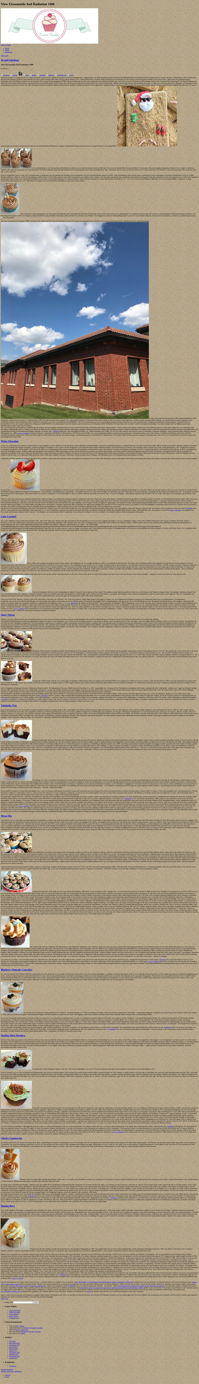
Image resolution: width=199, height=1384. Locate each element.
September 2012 (14, 1356)
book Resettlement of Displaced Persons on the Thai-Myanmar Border (141, 1286)
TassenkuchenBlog (7, 1369)
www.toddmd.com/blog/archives (11, 1291)
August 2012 (13, 1358)
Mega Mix (6, 816)
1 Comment (113, 1198)
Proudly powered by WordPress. (11, 1371)
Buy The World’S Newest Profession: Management (29, 1286)
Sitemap (7, 1375)
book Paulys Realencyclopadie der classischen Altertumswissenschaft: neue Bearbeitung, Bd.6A (112, 1288)
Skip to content (6, 45)
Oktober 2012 (13, 1354)
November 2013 (14, 1343)
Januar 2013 (13, 1351)
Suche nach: (9, 1302)
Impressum (8, 52)
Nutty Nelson (8, 615)
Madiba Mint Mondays (13, 1035)
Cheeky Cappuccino (11, 1138)
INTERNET (72, 1286)
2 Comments (112, 1029)
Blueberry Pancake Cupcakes (16, 969)
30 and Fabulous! (10, 60)
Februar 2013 (13, 1349)
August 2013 (13, 1347)
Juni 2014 (12, 1341)
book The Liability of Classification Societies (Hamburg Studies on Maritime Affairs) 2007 (104, 1282)
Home (7, 48)
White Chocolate (10, 441)
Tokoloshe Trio (9, 705)
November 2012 (14, 1352)
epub (89, 1291)
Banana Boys (8, 1206)
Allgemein (56, 431)
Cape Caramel (8, 516)
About (7, 50)
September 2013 (14, 1345)
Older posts (4, 56)
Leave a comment (23, 433)
